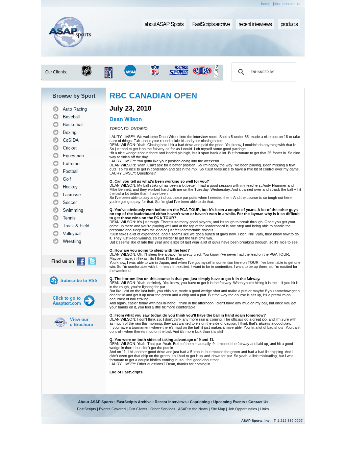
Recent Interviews (171, 402)
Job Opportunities (242, 409)
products (289, 24)
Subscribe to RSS (79, 280)
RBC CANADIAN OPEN (153, 95)
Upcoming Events (229, 402)
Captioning (200, 402)
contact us (291, 4)
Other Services (162, 409)
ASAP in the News (193, 409)
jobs (276, 4)
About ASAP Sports (95, 402)
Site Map (218, 409)
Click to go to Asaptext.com (67, 301)
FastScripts (86, 409)
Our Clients (138, 409)
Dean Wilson (125, 119)
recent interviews (255, 24)
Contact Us (258, 402)
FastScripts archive (211, 24)
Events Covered (112, 409)
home (265, 4)
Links (264, 409)
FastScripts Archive (134, 402)
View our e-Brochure (81, 322)
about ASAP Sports (164, 24)
